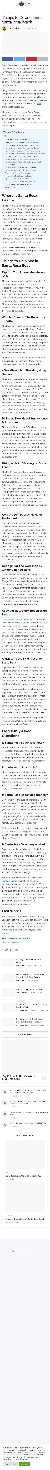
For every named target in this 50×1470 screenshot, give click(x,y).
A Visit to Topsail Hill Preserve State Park (24, 170)
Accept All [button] (25, 1464)
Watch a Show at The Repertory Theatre (24, 148)
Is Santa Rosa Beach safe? (18, 179)
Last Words (10, 187)
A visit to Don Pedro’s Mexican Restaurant (25, 159)
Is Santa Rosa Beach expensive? (21, 184)
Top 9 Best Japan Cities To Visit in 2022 (23, 1176)
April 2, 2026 (32, 965)
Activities (12, 13)
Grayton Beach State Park (14, 619)
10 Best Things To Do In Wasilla (29, 989)
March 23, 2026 (33, 980)
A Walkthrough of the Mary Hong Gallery (24, 151)
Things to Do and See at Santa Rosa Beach (24, 1219)
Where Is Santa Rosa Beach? (17, 139)
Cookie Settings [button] (10, 1464)
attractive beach (21, 623)
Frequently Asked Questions (17, 173)
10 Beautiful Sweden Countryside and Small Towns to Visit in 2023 (27, 1102)
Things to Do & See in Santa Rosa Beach (22, 142)
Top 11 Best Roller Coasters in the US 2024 (18, 1077)
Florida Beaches (9, 881)
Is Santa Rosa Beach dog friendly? (22, 182)
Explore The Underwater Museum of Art (24, 145)
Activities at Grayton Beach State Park (23, 167)
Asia (6, 1172)
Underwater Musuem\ (12, 942)
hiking (39, 103)
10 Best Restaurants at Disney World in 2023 (28, 1123)
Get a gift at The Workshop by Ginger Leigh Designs (25, 163)
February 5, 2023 (30, 28)
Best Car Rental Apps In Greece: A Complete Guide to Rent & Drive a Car (28, 1091)
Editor (21, 965)
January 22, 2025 (36, 992)
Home (4, 13)
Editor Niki (22, 992)
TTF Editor (15, 28)
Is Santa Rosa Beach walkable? (20, 176)
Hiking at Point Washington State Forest (24, 156)
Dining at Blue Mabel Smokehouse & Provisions (27, 154)
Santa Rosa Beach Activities (19, 938)
